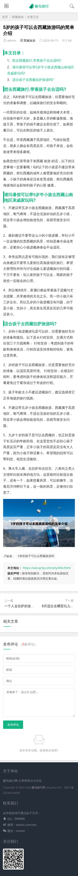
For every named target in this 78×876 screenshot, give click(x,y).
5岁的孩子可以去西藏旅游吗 (36, 556)
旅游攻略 (36, 781)
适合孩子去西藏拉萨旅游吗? (33, 79)
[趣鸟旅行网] (39, 9)
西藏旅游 (18, 17)
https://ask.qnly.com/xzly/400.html (47, 568)
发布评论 (13, 725)
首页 (5, 17)
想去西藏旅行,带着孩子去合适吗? (36, 60)
